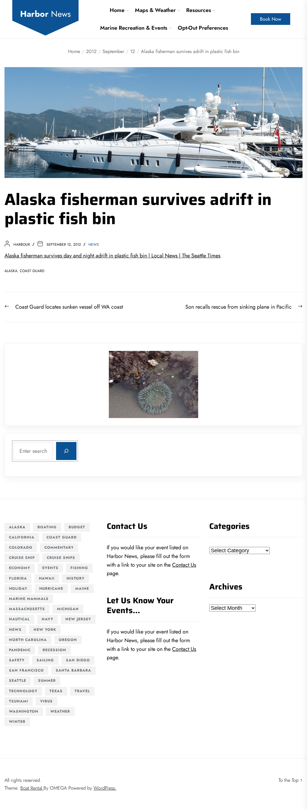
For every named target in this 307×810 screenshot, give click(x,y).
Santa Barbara (73, 670)
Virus (46, 701)
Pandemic (20, 650)
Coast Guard (32, 271)
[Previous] (121, 384)
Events (50, 568)
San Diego (78, 660)
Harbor (45, 14)
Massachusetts (27, 609)
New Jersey (78, 619)
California (21, 537)
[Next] (185, 384)
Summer (47, 680)
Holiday (18, 588)
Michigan (68, 609)
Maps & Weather (155, 10)
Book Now (270, 19)
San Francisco (26, 670)
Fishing (79, 568)
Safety (17, 660)
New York (45, 629)
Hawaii (47, 578)
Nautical (19, 619)
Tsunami (18, 701)
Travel (82, 691)
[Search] (66, 451)
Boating (47, 527)
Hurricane (51, 588)
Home (117, 10)
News (93, 244)
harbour (21, 244)
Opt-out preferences (203, 28)
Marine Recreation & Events (133, 28)
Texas (56, 691)
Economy (19, 568)
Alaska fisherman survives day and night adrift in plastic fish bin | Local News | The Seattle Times (112, 256)
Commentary (59, 547)
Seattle (17, 680)
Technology (23, 691)
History (76, 578)
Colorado (20, 547)
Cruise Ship (22, 557)
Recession (54, 650)
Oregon (68, 639)
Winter (17, 721)
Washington (23, 711)
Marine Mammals (29, 598)
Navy (47, 619)
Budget (77, 527)
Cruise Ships (61, 557)
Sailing (45, 660)
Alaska (10, 271)
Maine (82, 588)
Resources (198, 10)
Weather (60, 711)
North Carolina (28, 639)
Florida (18, 578)
